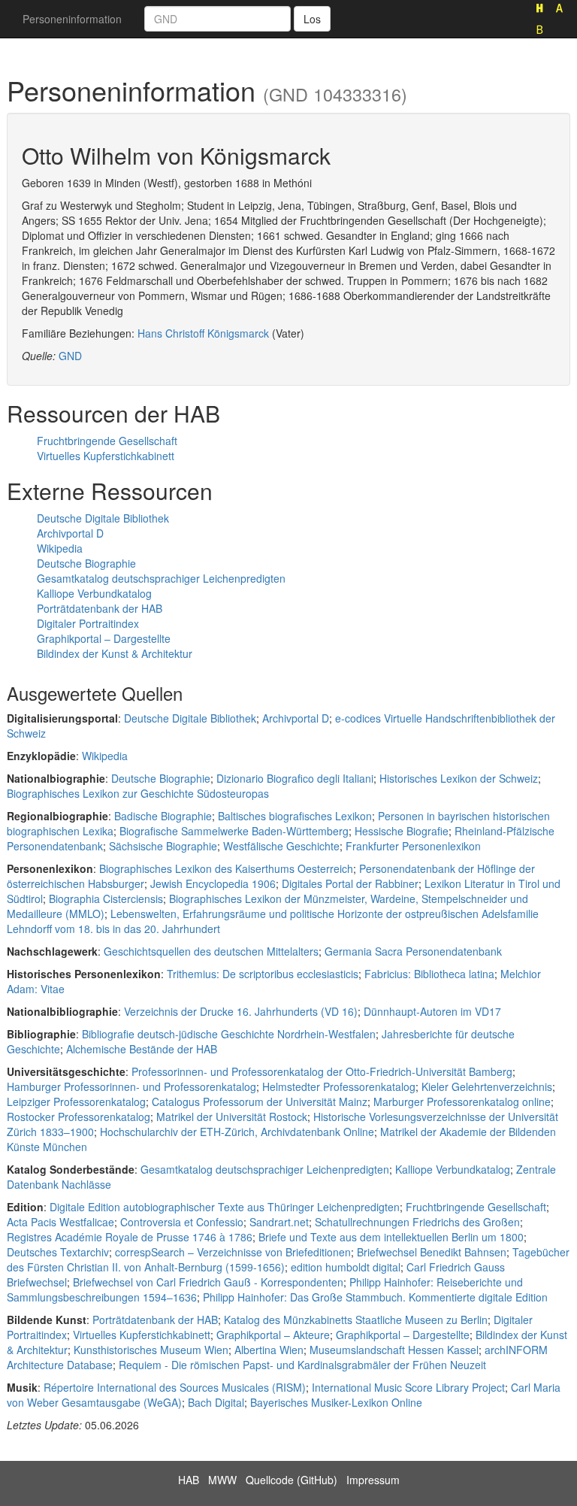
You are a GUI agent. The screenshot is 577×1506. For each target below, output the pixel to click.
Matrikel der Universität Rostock (231, 1116)
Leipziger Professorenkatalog (76, 1101)
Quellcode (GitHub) (291, 1479)
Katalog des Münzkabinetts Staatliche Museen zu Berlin (356, 1319)
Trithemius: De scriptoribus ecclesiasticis (262, 973)
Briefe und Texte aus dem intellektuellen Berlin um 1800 (391, 1236)
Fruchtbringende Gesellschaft (107, 440)
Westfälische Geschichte (281, 845)
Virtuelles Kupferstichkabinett (105, 455)
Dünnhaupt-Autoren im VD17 (432, 1011)
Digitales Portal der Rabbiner (350, 883)
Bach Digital (216, 1402)
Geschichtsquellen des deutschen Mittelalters (211, 951)
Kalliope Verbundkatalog (94, 593)
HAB (188, 1479)
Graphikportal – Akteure (273, 1334)
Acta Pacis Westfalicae (60, 1221)
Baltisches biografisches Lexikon (295, 815)
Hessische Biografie (402, 830)
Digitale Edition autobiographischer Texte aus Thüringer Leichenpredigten (225, 1206)
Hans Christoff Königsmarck (203, 333)
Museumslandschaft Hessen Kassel (394, 1349)
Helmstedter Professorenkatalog (338, 1086)
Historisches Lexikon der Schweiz (458, 778)
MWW (222, 1479)
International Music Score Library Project (408, 1387)
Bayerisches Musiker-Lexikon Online (336, 1402)
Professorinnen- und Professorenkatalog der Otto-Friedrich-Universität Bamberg (321, 1071)
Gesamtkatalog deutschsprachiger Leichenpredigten (161, 578)
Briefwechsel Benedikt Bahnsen (431, 1251)
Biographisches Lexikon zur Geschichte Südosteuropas (138, 793)
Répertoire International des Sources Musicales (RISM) (175, 1387)
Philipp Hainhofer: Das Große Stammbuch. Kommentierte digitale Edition (375, 1296)
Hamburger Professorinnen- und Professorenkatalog (131, 1086)
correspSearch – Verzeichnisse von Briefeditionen (233, 1251)
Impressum (373, 1479)
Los (312, 18)
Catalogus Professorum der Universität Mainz (259, 1101)
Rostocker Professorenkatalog (78, 1116)
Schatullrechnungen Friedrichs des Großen (417, 1221)
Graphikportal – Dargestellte (104, 638)
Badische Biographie (163, 815)
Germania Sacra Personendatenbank (413, 951)
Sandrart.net (279, 1221)
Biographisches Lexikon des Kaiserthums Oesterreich (226, 868)
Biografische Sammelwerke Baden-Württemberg (234, 830)
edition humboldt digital (345, 1266)
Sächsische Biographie (163, 845)
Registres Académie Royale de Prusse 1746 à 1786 (129, 1236)
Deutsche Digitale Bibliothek (103, 518)
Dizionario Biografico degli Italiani (294, 778)
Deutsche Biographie (86, 563)
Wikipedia (60, 548)
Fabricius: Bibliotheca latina (429, 973)
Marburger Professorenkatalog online (462, 1101)
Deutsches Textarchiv (58, 1251)
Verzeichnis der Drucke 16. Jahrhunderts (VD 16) (241, 1011)
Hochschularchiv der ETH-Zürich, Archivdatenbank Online (237, 1131)
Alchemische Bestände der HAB (141, 1048)
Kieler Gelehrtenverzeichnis (486, 1086)
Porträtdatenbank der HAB (99, 608)
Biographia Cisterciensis (106, 898)
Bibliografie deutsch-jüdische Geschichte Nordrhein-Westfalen (229, 1033)
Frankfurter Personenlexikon (413, 845)
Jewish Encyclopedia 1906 (213, 883)
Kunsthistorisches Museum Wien (151, 1349)
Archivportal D (70, 533)
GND (70, 355)
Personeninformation (72, 18)
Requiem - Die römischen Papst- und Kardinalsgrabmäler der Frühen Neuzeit (302, 1364)
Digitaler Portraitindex (88, 623)
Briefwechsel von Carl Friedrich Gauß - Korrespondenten (208, 1281)
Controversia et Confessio (181, 1221)
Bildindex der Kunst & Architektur (114, 653)
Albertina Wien (269, 1349)
